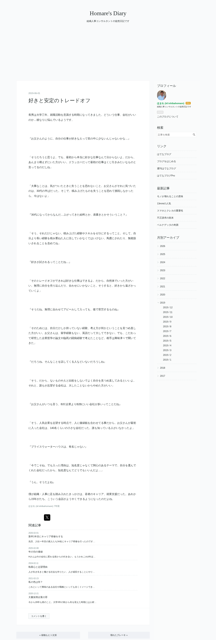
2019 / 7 (167, 331)
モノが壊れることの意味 (170, 196)
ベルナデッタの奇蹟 (167, 224)
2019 (162, 302)
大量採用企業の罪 (37, 597)
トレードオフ (45, 280)
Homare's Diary (108, 13)
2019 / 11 (167, 312)
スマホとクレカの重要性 (170, 210)
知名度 (75, 465)
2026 (162, 246)
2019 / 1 (167, 359)
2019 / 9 (167, 321)
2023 (162, 270)
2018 (162, 367)
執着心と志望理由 (37, 567)
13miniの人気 (164, 203)
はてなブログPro (166, 175)
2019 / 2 (167, 355)
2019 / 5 (167, 340)
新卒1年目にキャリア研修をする (45, 536)
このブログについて (167, 116)
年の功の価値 (35, 551)
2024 (162, 262)
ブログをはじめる (166, 161)
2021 (162, 286)
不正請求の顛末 (165, 217)
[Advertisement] (108, 57)
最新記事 (163, 188)
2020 (162, 294)
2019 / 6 (167, 336)
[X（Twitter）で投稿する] (47, 517)
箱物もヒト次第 (48, 635)
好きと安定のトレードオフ (59, 100)
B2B (79, 404)
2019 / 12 (168, 307)
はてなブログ (164, 154)
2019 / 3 (167, 350)
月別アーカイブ (168, 237)
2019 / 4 (167, 345)
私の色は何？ (35, 582)
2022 (162, 278)
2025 (162, 254)
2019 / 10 (168, 317)
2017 (162, 376)
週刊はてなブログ (166, 168)
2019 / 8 (167, 326)
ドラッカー (75, 162)
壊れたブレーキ (119, 635)
